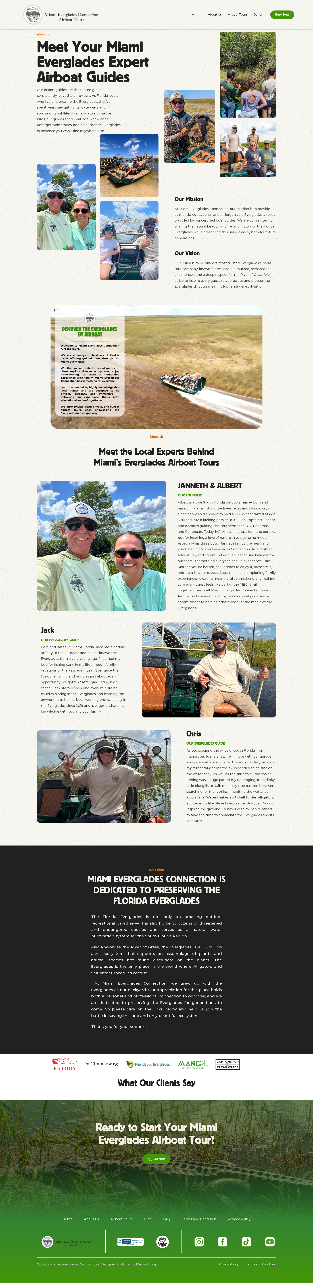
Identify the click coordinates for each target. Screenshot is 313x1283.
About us (91, 1219)
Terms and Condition (199, 1219)
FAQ (166, 1219)
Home (67, 1219)
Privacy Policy (239, 1219)
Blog (148, 1219)
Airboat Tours (121, 1219)
